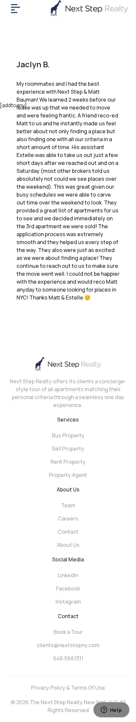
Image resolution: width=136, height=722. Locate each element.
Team (68, 505)
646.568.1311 (68, 658)
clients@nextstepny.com (68, 645)
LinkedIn (68, 575)
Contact (68, 531)
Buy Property (68, 435)
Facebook (68, 588)
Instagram (68, 601)
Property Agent (68, 475)
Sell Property (68, 448)
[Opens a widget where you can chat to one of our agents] (111, 710)
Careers (68, 518)
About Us (68, 545)
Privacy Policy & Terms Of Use (68, 687)
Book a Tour (68, 632)
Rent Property (68, 461)
